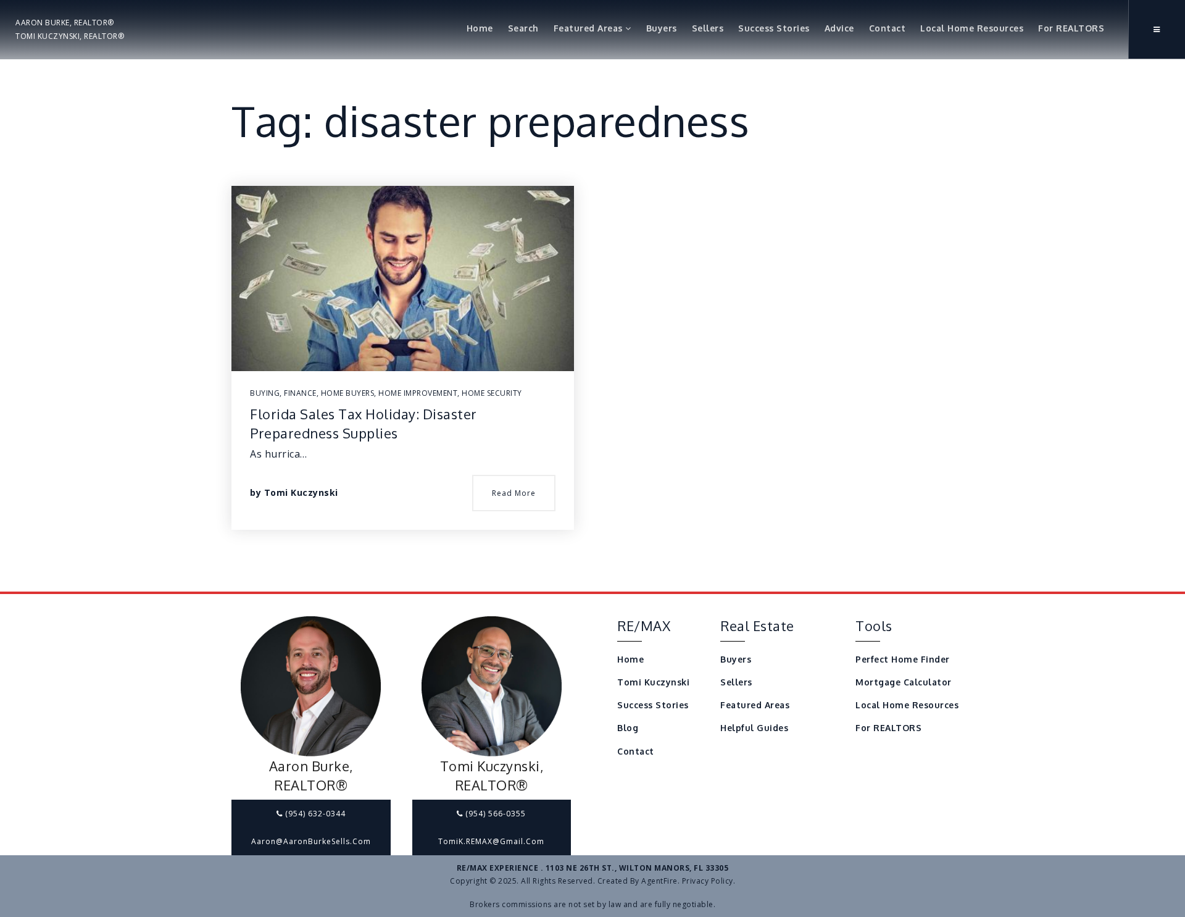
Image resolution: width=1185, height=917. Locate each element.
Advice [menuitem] (839, 28)
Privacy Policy (707, 881)
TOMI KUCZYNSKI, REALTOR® (69, 36)
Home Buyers (348, 393)
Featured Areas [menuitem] (590, 28)
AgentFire (659, 881)
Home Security (492, 393)
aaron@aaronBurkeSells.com (311, 841)
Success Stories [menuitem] (774, 28)
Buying (265, 393)
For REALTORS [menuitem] (1071, 28)
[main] (592, 296)
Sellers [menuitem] (708, 28)
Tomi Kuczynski (301, 492)
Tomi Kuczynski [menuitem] (653, 682)
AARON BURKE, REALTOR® (64, 22)
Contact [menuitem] (887, 28)
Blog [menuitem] (627, 727)
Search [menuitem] (523, 28)
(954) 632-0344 (314, 813)
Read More (514, 493)
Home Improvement (417, 393)
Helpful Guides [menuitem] (754, 727)
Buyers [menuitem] (661, 28)
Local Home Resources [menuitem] (971, 28)
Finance (300, 393)
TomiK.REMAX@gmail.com (491, 841)
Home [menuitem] (480, 28)
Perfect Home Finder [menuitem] (902, 659)
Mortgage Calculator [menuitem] (903, 682)
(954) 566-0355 (494, 813)
